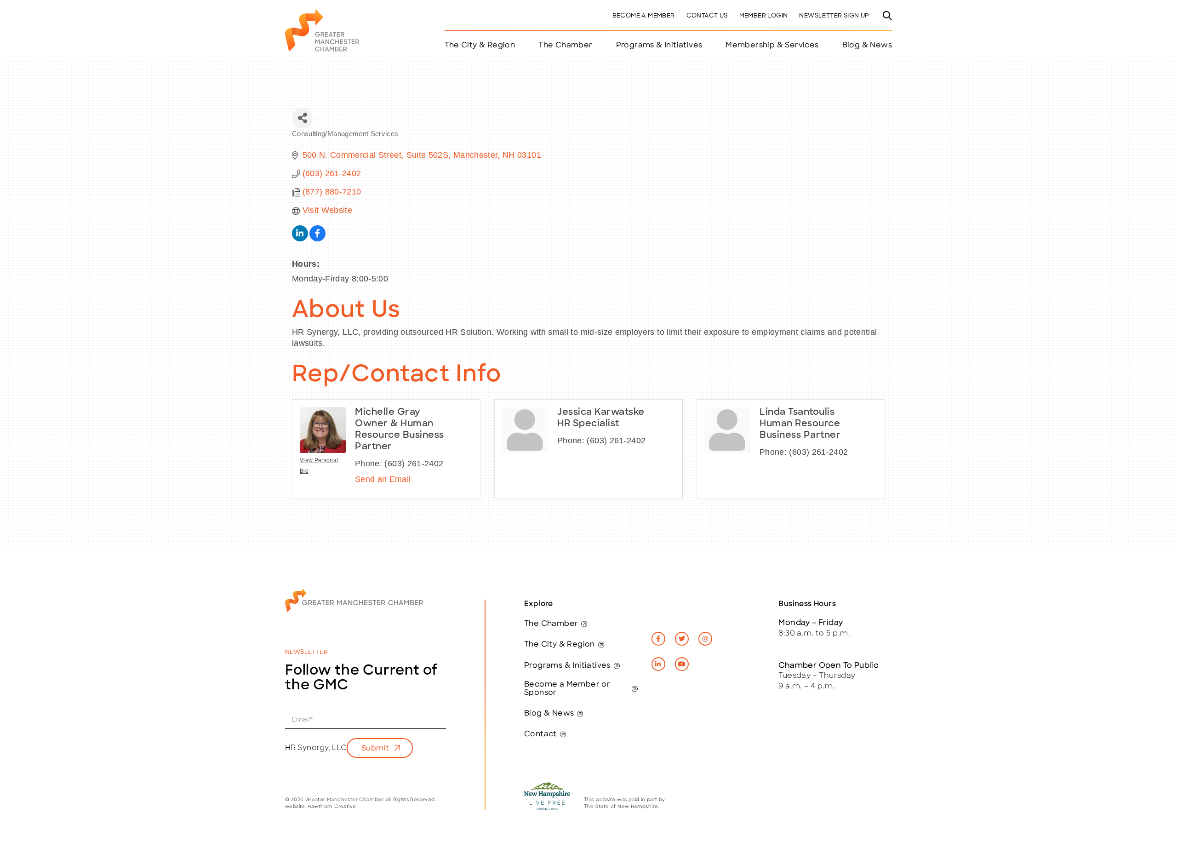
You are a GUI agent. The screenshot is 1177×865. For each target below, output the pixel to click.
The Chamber (551, 624)
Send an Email (383, 479)
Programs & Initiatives (659, 45)
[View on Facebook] (317, 238)
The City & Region (559, 644)
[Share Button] (302, 118)
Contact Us (707, 16)
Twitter (682, 639)
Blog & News (867, 45)
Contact (540, 734)
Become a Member (643, 16)
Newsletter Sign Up (834, 16)
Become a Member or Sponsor (567, 689)
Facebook (658, 639)
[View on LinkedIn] (300, 238)
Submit (375, 748)
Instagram (705, 639)
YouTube (682, 664)
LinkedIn (658, 664)
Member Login (763, 16)
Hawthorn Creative (332, 806)
